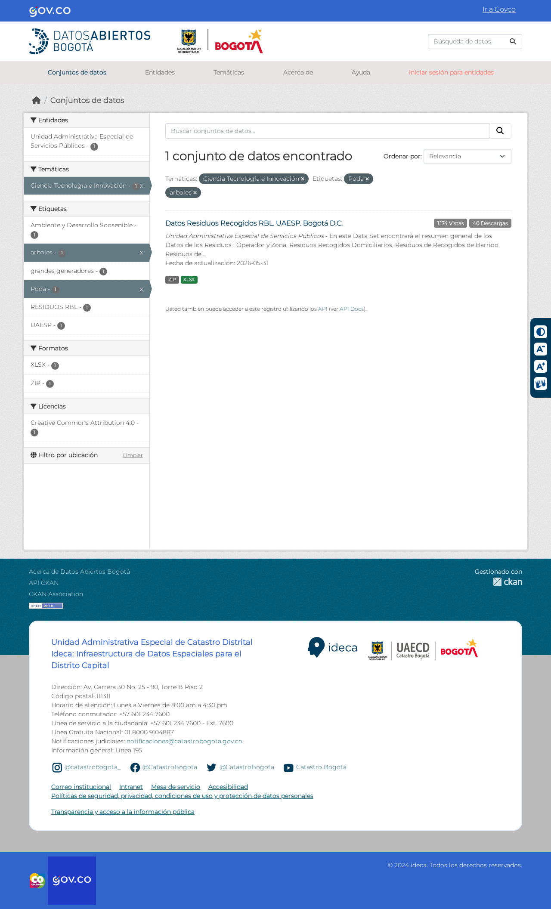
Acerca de (298, 72)
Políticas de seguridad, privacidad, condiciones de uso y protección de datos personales (182, 796)
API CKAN (44, 583)
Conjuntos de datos (77, 72)
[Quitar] (302, 179)
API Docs (352, 309)
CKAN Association (56, 594)
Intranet (131, 787)
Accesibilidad (228, 787)
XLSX (189, 279)
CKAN (498, 581)
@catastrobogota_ (93, 767)
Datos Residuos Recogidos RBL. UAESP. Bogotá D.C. (254, 223)
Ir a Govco (499, 9)
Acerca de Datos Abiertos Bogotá (79, 571)
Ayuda (361, 72)
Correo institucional (81, 787)
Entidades (160, 72)
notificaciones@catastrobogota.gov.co (184, 741)
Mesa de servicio (175, 787)
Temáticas (229, 72)
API (323, 309)
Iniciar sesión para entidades (451, 72)
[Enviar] (512, 41)
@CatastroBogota (169, 767)
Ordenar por (402, 156)
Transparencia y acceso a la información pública (123, 812)
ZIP (172, 279)
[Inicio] (36, 100)
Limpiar (133, 455)
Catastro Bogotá (321, 767)
